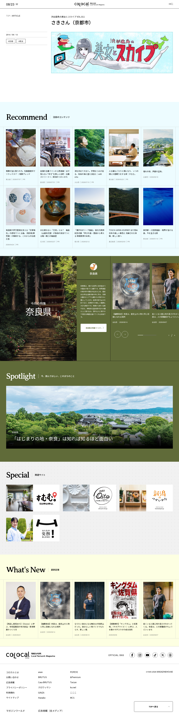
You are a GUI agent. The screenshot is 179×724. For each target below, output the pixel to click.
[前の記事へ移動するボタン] (117, 334)
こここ (73, 692)
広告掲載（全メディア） (51, 710)
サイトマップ (12, 697)
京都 (11, 41)
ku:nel (73, 687)
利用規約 (10, 692)
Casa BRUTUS (45, 682)
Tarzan (73, 682)
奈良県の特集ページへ (93, 328)
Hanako (41, 697)
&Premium (75, 677)
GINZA (41, 692)
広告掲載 (10, 682)
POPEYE (74, 672)
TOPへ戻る (153, 706)
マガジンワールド (15, 710)
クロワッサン (44, 687)
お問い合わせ (12, 677)
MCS (72, 697)
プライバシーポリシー (16, 687)
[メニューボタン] (171, 4)
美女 (21, 41)
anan (40, 672)
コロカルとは (12, 672)
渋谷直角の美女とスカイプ (68, 16)
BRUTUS (42, 677)
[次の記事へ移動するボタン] (125, 334)
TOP (8, 15)
